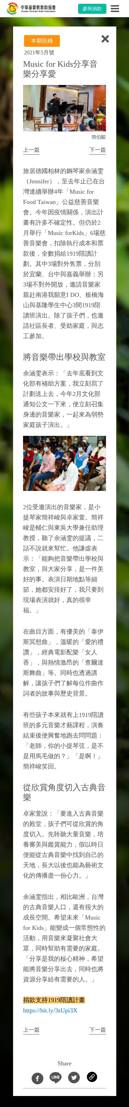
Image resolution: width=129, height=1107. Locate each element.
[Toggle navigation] (114, 8)
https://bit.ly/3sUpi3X (50, 1010)
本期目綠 (42, 41)
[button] (31, 150)
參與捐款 (92, 8)
